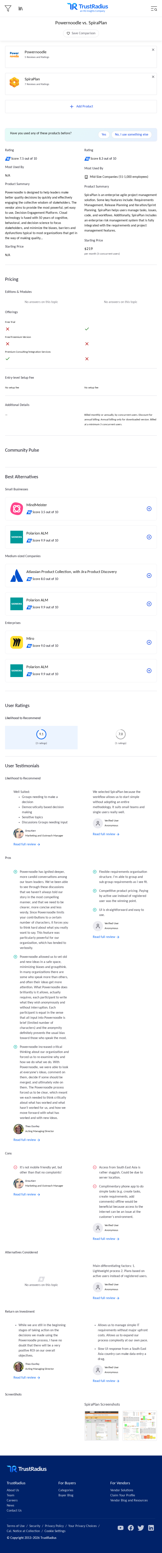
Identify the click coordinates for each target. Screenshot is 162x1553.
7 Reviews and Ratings (37, 84)
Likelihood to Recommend (22, 718)
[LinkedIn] (151, 1527)
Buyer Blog (65, 1495)
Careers (12, 1500)
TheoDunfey (32, 1126)
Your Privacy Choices (82, 1526)
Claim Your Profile (122, 1495)
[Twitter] (141, 1527)
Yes (104, 134)
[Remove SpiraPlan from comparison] (153, 77)
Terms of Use (16, 1526)
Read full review (25, 844)
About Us (13, 1490)
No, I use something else (131, 134)
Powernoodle (35, 52)
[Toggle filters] (8, 8)
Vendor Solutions (121, 1490)
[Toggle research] (20, 8)
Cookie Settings (55, 1531)
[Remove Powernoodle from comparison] (153, 50)
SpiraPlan (32, 79)
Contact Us (14, 1510)
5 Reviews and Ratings (37, 57)
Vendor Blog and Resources (129, 1500)
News (10, 1505)
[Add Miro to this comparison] (149, 642)
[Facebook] (130, 1527)
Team (10, 1495)
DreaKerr (30, 830)
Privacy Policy (54, 1526)
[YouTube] (120, 1527)
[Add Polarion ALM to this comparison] (149, 537)
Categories (65, 1490)
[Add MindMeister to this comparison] (149, 508)
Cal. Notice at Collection (23, 1531)
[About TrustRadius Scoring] (8, 159)
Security (34, 1526)
